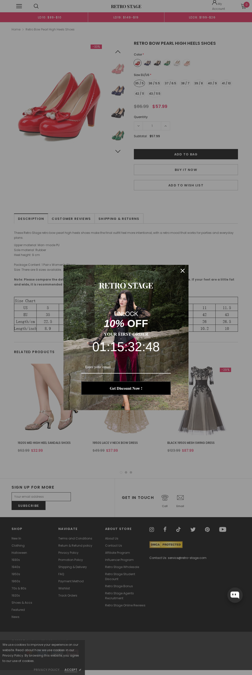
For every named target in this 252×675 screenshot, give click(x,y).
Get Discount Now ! (126, 388)
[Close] (183, 271)
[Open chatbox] (235, 595)
